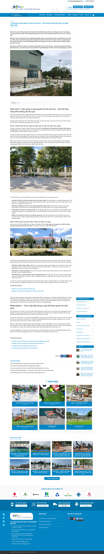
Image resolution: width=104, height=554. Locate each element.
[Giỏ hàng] (93, 15)
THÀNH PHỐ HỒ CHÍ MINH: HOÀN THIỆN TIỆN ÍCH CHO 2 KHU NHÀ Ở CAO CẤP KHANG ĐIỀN (87, 362)
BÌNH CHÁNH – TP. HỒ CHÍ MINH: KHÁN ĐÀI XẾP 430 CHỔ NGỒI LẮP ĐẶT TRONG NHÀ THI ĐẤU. (87, 356)
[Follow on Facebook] (69, 518)
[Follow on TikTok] (71, 518)
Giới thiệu (42, 15)
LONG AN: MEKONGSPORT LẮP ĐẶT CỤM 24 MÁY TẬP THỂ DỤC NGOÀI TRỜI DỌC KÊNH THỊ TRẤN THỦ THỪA (87, 368)
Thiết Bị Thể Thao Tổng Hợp (83, 342)
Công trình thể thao (81, 319)
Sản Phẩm (49, 15)
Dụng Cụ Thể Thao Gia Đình (83, 325)
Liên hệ (87, 15)
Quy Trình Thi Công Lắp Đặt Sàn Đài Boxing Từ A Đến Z (26, 365)
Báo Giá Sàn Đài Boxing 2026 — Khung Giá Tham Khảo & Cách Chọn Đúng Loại (32, 370)
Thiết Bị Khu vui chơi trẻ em (83, 335)
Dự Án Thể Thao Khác (81, 311)
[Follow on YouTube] (74, 518)
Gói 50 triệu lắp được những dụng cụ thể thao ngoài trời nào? (27, 363)
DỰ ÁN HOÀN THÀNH (59, 15)
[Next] (91, 494)
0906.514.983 (88, 7)
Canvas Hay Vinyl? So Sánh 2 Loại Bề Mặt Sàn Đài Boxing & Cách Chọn (30, 368)
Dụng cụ (78, 322)
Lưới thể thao (79, 328)
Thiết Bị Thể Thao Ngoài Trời (83, 338)
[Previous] (13, 494)
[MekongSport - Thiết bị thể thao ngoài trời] (25, 8)
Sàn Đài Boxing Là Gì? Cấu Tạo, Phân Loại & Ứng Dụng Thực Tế (27, 372)
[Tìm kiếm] (90, 14)
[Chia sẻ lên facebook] (61, 356)
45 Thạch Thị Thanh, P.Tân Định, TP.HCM (79, 9)
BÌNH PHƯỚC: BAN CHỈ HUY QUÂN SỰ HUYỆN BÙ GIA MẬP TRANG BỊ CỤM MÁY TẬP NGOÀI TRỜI (87, 374)
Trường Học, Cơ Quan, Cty (82, 308)
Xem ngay (85, 505)
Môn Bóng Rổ (79, 332)
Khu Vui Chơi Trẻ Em (81, 305)
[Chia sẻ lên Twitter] (64, 356)
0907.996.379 (78, 7)
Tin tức (81, 15)
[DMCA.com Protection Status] (80, 519)
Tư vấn (69, 15)
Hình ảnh (75, 15)
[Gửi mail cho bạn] (67, 356)
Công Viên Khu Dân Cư (81, 301)
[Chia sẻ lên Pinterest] (70, 356)
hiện (18, 102)
